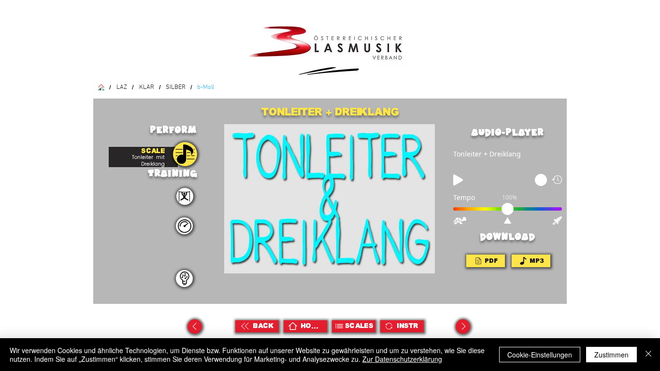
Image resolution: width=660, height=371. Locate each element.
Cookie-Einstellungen (539, 354)
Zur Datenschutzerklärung (402, 359)
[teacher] (184, 278)
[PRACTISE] (185, 154)
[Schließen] (648, 354)
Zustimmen (611, 354)
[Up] (194, 326)
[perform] (184, 196)
